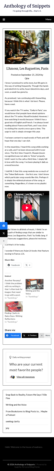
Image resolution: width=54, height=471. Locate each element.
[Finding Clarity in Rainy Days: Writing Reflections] (14, 306)
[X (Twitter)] (3, 233)
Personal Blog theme (31, 467)
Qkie (27, 78)
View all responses (26, 376)
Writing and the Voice (16, 404)
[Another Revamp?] (15, 289)
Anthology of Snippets (27, 6)
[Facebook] (3, 226)
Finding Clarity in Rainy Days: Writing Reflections (13, 316)
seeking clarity (13, 421)
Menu (48, 19)
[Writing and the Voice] (34, 284)
